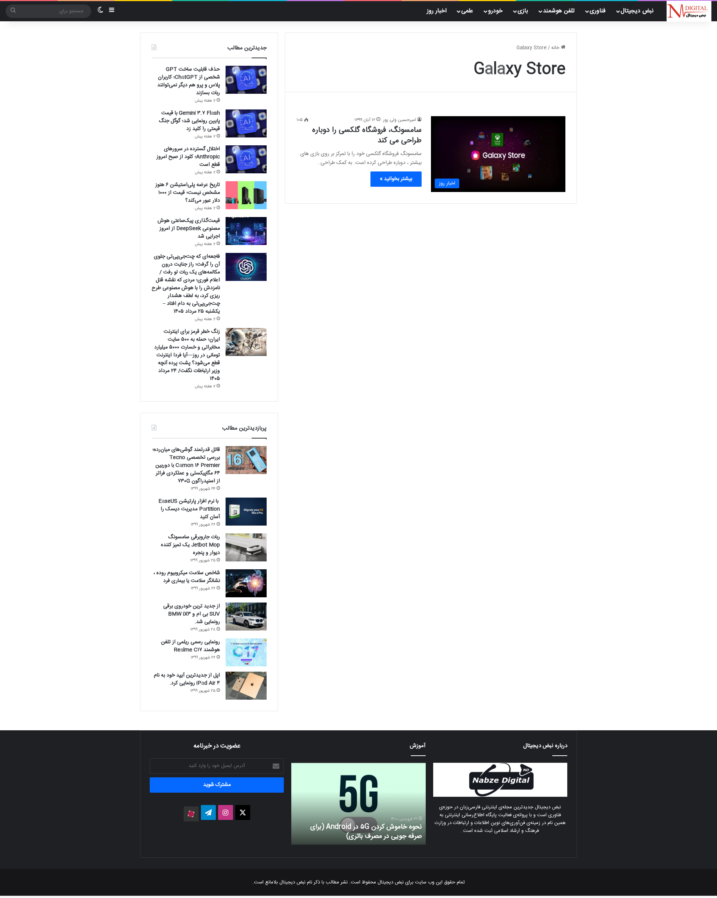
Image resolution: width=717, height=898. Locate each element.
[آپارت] (191, 813)
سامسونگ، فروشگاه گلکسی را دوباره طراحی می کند (367, 135)
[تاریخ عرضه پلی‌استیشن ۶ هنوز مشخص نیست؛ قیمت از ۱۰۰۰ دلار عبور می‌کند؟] (246, 195)
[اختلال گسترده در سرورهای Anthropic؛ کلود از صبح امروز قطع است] (246, 159)
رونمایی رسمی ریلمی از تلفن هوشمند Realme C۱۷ (190, 646)
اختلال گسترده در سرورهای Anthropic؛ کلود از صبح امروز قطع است (188, 157)
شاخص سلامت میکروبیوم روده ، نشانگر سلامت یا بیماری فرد (186, 577)
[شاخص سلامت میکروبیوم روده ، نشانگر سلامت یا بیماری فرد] (246, 583)
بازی (523, 11)
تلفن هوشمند (559, 11)
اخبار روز (437, 11)
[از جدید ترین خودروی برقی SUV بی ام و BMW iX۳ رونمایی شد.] (246, 617)
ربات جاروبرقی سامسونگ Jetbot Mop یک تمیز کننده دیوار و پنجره (190, 545)
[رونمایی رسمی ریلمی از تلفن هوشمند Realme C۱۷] (246, 652)
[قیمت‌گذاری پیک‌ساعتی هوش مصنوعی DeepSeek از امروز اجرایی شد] (246, 231)
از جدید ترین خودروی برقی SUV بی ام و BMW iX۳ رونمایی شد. (191, 614)
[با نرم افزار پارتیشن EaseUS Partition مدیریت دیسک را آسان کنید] (246, 512)
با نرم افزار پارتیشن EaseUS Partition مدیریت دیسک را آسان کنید (189, 509)
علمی (467, 11)
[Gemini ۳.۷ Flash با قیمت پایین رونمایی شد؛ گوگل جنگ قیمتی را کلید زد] (246, 123)
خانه (556, 48)
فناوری (598, 11)
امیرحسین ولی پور (399, 120)
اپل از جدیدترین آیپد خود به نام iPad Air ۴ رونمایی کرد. (187, 679)
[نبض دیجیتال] (689, 11)
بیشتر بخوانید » (396, 178)
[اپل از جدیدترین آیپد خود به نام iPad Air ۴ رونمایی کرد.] (246, 686)
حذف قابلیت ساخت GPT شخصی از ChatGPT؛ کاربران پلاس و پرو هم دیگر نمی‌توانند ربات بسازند (188, 81)
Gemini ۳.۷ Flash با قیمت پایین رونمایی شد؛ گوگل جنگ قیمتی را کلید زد (189, 121)
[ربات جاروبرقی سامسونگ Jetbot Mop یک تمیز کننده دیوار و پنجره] (246, 547)
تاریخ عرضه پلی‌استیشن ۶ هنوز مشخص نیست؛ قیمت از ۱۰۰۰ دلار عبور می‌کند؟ (187, 192)
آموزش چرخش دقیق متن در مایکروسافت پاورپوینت (367, 831)
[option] (358, 804)
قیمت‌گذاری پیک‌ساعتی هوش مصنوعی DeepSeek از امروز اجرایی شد (189, 228)
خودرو (495, 11)
